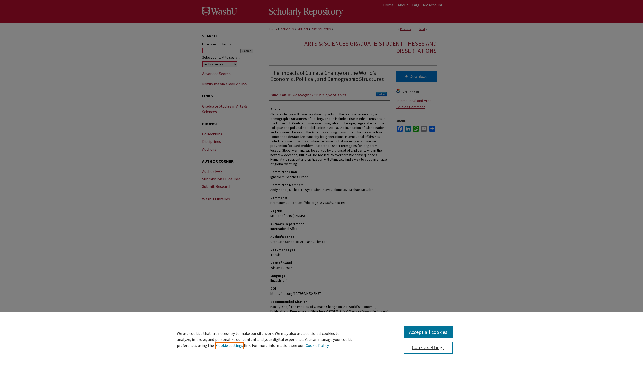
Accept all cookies (428, 332)
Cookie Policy (317, 345)
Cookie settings (229, 345)
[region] (321, 339)
